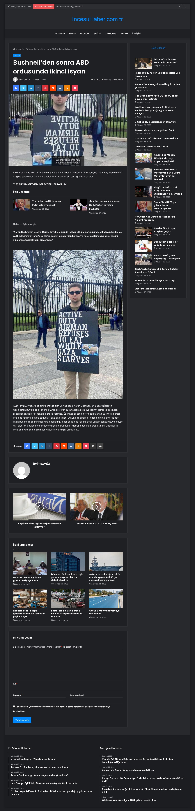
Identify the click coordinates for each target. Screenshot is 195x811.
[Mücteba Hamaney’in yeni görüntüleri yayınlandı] (30, 563)
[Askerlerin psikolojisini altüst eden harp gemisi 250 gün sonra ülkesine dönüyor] (106, 561)
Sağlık (97, 33)
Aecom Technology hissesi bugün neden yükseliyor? (81, 6)
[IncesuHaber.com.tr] (97, 19)
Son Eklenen (158, 47)
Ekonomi (85, 33)
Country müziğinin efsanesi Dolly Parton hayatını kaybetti (104, 205)
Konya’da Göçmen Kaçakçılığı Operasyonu (167, 257)
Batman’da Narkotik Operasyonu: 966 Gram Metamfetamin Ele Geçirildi (167, 174)
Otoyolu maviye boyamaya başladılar (104, 612)
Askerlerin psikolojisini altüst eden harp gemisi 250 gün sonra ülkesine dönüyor (105, 577)
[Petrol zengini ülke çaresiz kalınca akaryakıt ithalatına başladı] (68, 598)
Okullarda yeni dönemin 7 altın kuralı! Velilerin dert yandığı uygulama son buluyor (155, 110)
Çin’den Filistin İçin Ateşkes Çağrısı (164, 230)
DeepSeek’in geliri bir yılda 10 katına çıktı (165, 243)
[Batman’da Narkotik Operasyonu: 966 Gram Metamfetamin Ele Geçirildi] (143, 173)
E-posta (17, 695)
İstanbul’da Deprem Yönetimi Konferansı (165, 61)
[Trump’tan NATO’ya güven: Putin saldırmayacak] (21, 205)
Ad (15, 684)
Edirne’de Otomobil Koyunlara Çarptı (155, 280)
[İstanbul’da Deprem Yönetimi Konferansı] (143, 63)
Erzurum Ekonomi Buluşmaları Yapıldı (155, 288)
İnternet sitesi (77, 695)
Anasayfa (59, 33)
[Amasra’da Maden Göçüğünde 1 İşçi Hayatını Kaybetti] (143, 158)
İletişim (136, 33)
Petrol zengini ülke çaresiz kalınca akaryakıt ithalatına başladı (66, 613)
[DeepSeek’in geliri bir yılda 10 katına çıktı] (143, 246)
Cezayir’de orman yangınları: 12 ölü (154, 130)
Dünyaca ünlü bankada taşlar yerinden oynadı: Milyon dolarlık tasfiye (67, 577)
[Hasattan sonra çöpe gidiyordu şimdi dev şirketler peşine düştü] (30, 598)
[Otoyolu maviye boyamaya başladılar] (106, 598)
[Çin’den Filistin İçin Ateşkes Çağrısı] (143, 232)
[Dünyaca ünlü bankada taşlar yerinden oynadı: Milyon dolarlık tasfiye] (68, 561)
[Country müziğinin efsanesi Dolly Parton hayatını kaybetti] (78, 205)
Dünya (29, 49)
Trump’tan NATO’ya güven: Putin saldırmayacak (165, 205)
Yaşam (124, 33)
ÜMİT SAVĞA (24, 80)
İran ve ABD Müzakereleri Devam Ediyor (156, 138)
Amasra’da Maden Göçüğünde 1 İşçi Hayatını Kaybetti (164, 158)
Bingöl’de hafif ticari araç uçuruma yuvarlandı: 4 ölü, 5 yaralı (168, 190)
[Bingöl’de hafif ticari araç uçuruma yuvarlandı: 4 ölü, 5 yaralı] (143, 191)
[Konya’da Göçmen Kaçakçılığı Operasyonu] (143, 259)
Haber (72, 33)
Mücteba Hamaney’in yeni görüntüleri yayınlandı (27, 579)
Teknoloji (111, 33)
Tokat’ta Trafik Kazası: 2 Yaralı (152, 146)
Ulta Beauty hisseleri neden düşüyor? (155, 121)
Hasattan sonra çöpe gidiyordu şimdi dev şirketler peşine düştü (29, 613)
